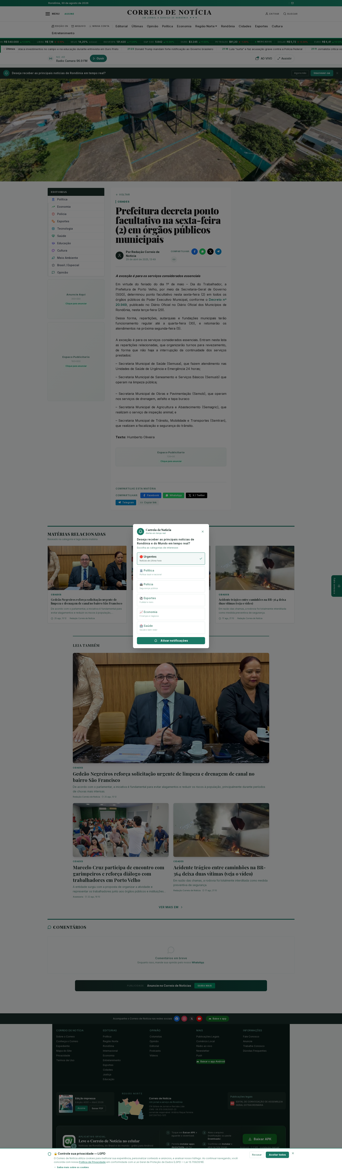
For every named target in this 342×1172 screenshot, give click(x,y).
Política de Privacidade (92, 1162)
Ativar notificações (174, 640)
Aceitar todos (277, 1154)
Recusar (257, 1154)
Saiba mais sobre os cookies (73, 1167)
